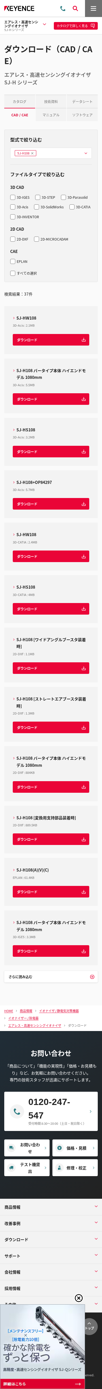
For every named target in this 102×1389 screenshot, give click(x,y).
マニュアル (51, 114)
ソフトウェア (82, 114)
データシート (82, 101)
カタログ (19, 101)
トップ (89, 1328)
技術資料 (51, 101)
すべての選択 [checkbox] (27, 273)
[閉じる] (79, 1298)
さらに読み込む (20, 976)
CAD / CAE (19, 114)
